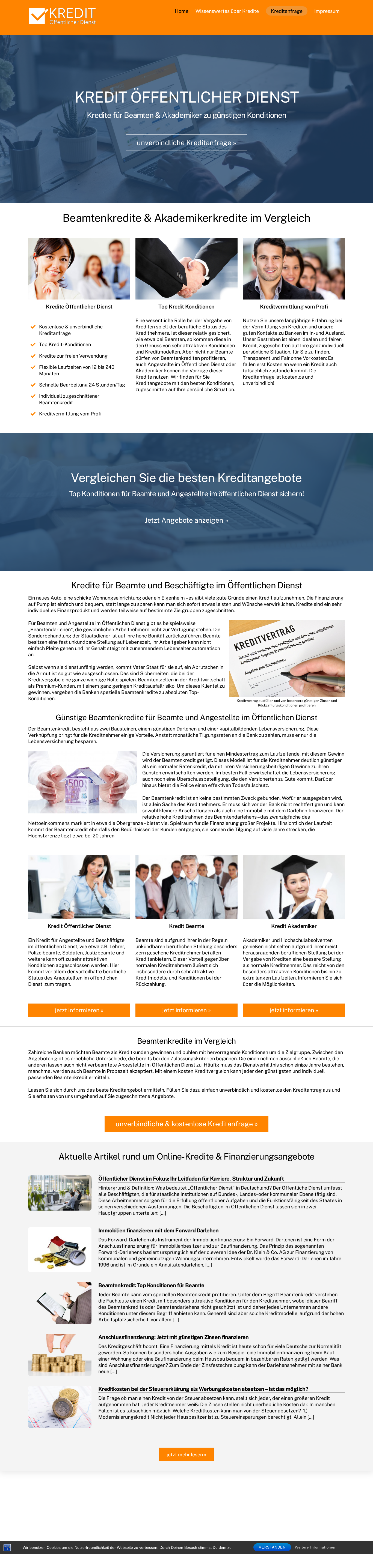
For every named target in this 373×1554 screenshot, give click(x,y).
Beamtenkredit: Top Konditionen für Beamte (151, 1285)
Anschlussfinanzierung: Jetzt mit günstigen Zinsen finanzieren (173, 1337)
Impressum (327, 11)
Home (181, 11)
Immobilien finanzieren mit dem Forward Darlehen (158, 1230)
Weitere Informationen (315, 1547)
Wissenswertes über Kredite (227, 11)
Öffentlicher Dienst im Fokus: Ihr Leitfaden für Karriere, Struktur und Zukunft (191, 1178)
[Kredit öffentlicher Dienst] (62, 23)
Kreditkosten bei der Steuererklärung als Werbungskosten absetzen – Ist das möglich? (203, 1389)
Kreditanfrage (287, 11)
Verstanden (272, 1547)
